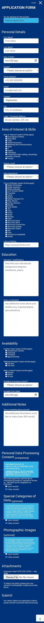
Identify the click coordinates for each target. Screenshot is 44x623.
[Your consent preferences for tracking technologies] (40, 619)
